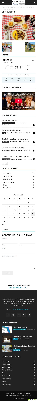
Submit (7, 273)
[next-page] (6, 163)
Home (3, 7)
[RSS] (24, 315)
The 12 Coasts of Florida (9, 120)
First (3, 245)
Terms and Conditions (23, 393)
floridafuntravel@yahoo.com (22, 309)
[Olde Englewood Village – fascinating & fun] (7, 348)
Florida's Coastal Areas (8, 123)
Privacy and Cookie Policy (13, 395)
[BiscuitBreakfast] (18, 40)
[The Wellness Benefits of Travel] (7, 339)
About (7, 393)
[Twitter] (29, 315)
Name (4, 238)
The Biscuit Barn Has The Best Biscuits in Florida (20, 7)
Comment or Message (9, 256)
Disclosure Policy (26, 395)
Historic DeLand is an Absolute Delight (13, 148)
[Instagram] (13, 315)
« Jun (3, 224)
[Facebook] (8, 315)
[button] (3, 2)
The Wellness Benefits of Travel (11, 130)
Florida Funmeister (20, 123)
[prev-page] (3, 163)
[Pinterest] (19, 315)
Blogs (4, 133)
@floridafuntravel (18, 288)
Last (21, 245)
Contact (13, 393)
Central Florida (6, 150)
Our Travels (5, 141)
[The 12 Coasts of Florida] (7, 329)
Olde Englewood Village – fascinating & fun (15, 139)
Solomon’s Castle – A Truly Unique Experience (15, 157)
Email (4, 248)
